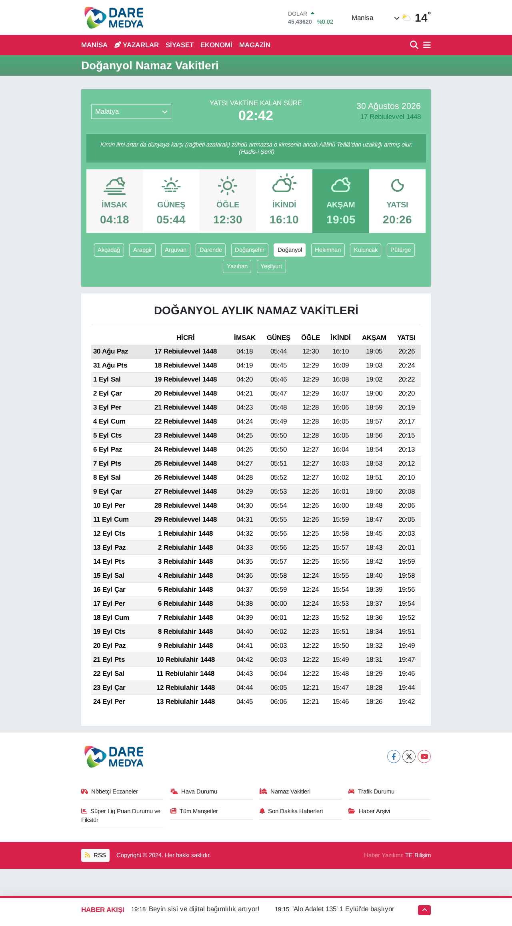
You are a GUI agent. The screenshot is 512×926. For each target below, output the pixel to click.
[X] (409, 756)
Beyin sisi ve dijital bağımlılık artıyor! (204, 909)
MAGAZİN (254, 45)
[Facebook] (393, 756)
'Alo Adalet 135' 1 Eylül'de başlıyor (343, 909)
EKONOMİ (216, 45)
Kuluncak (366, 250)
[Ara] (415, 45)
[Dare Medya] (112, 17)
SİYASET (180, 45)
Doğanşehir (249, 250)
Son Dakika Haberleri (295, 811)
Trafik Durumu (376, 791)
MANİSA (94, 45)
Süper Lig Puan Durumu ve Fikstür (121, 815)
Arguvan (175, 250)
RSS (99, 855)
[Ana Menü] (425, 45)
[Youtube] (424, 756)
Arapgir (142, 250)
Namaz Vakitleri (290, 791)
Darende (211, 250)
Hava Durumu (199, 791)
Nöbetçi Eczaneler (114, 791)
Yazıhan (237, 266)
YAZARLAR (141, 45)
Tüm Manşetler (199, 811)
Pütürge (400, 250)
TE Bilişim (418, 855)
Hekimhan (328, 250)
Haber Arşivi (374, 811)
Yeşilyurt (271, 266)
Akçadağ (109, 250)
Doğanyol (290, 250)
